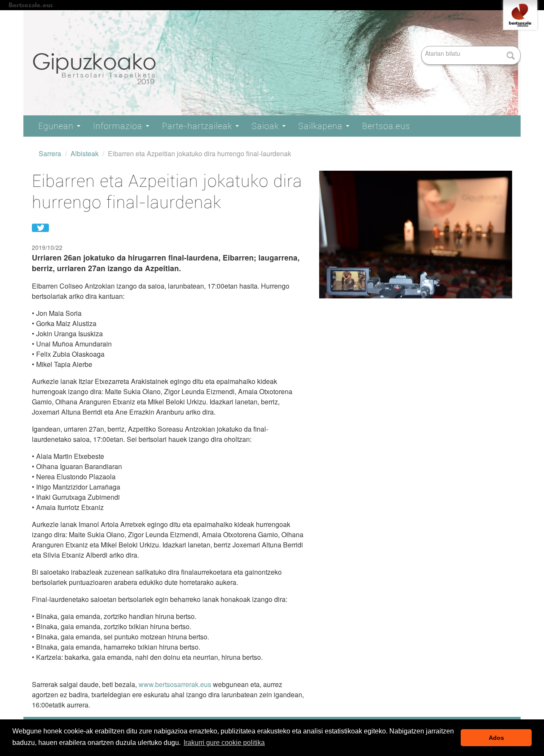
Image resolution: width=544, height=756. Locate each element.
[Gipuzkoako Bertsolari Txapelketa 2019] (272, 63)
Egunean (57, 126)
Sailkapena (321, 126)
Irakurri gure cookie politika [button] (224, 742)
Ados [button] (496, 737)
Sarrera (50, 153)
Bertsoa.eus (386, 126)
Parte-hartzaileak (198, 126)
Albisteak (85, 153)
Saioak (266, 126)
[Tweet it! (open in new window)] (40, 227)
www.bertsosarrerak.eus (175, 684)
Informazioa (119, 126)
